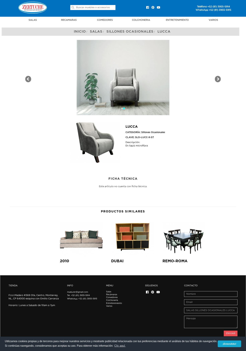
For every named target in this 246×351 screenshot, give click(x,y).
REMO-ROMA (174, 261)
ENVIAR (230, 333)
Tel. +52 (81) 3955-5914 (78, 295)
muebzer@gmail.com (77, 292)
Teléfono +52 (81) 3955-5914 (213, 7)
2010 (64, 261)
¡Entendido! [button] (229, 343)
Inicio (80, 31)
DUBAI (117, 261)
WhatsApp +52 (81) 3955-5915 (213, 10)
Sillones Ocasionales (129, 31)
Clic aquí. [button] (120, 345)
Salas (96, 31)
